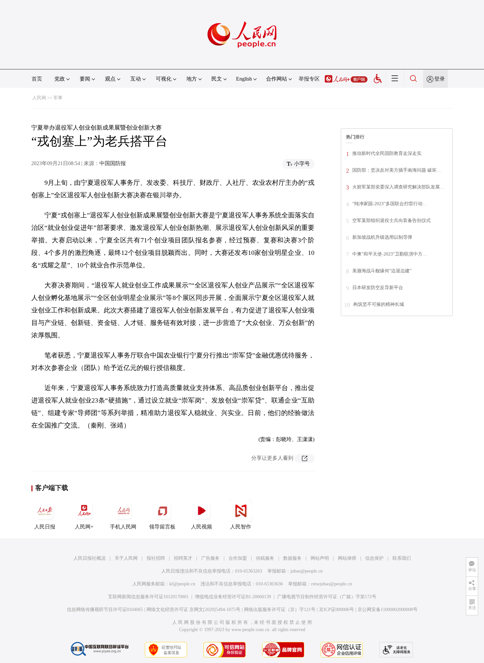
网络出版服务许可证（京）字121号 (279, 609)
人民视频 (201, 526)
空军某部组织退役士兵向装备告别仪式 (391, 220)
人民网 (39, 97)
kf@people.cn (182, 583)
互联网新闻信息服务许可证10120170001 (148, 596)
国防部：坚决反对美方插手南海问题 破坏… (396, 170)
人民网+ (84, 526)
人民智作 (240, 526)
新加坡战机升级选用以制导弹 (382, 237)
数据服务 (292, 558)
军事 (58, 97)
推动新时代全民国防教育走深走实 (386, 153)
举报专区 (309, 79)
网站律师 (347, 558)
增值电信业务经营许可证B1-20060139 (233, 596)
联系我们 (401, 558)
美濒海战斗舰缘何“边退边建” (382, 270)
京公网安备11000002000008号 (387, 609)
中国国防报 (112, 163)
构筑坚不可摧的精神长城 (378, 304)
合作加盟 (238, 558)
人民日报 (44, 526)
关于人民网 (126, 558)
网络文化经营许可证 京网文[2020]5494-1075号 (193, 609)
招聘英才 (183, 558)
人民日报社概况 (89, 558)
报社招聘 (156, 558)
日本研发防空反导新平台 (377, 287)
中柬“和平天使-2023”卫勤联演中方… (389, 254)
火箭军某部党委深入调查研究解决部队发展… (398, 186)
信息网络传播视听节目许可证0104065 (105, 609)
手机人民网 (123, 526)
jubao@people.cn (306, 571)
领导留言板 (162, 526)
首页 (37, 79)
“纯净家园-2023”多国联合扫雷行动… (389, 203)
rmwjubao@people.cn (331, 583)
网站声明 (319, 558)
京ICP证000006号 (336, 609)
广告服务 (210, 558)
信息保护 (374, 558)
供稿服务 (265, 558)
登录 (439, 79)
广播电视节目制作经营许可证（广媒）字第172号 (326, 596)
